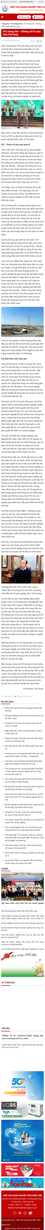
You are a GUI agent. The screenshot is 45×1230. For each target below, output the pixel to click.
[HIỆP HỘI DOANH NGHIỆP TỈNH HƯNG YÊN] (5, 8)
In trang (29, 696)
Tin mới (4, 869)
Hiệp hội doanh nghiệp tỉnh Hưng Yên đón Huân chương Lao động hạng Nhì (22, 943)
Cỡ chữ (33, 41)
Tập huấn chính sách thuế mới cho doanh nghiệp (22, 903)
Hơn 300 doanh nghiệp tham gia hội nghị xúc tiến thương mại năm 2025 (22, 936)
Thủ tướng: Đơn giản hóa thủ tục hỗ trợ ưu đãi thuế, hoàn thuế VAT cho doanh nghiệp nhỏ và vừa (24, 797)
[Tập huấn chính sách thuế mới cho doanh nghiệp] (22, 886)
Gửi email (20, 696)
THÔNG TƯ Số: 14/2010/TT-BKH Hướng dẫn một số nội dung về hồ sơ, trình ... (22, 1037)
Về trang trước (8, 696)
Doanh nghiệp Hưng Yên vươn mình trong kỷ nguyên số (22, 923)
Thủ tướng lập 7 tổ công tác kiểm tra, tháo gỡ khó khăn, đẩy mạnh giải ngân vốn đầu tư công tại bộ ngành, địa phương (24, 838)
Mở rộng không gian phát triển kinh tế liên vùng (19, 911)
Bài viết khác (7, 702)
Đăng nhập (25, 17)
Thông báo (9, 982)
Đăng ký (38, 17)
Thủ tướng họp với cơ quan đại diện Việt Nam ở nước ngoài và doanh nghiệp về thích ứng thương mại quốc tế (24, 771)
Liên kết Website (26, 2)
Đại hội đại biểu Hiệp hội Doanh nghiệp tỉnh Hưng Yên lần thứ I (22, 929)
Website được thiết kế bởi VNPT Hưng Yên (22, 1228)
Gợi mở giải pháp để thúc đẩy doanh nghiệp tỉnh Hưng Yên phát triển (22, 950)
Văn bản (6, 1028)
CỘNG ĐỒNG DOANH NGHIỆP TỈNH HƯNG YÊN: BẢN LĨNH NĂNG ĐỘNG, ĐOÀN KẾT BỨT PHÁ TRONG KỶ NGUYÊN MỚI (22, 917)
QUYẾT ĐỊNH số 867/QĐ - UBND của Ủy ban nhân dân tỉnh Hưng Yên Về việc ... (22, 1046)
